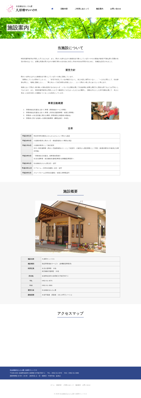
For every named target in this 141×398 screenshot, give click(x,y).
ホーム (53, 385)
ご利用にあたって (82, 9)
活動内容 (64, 9)
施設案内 (99, 9)
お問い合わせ (115, 9)
